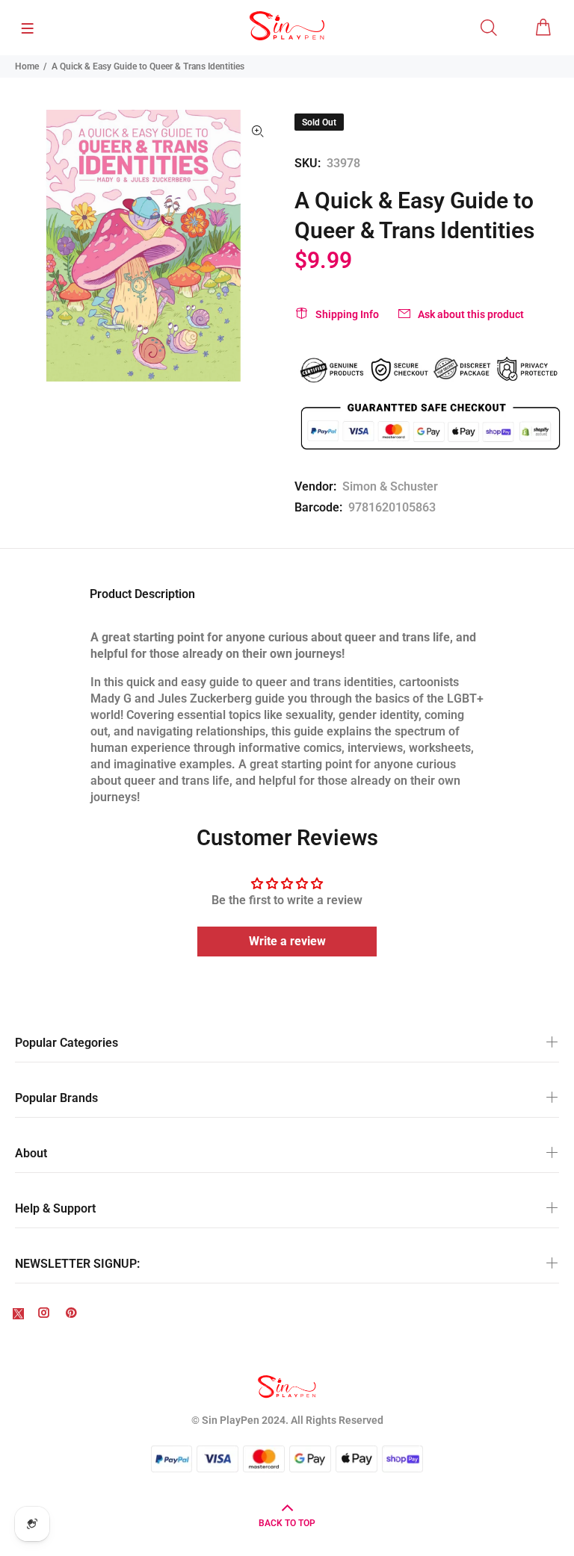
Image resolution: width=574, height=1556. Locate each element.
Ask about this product (471, 314)
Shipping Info (347, 314)
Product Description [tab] (142, 594)
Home (27, 66)
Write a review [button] (287, 941)
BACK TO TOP (287, 1523)
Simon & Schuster (390, 486)
